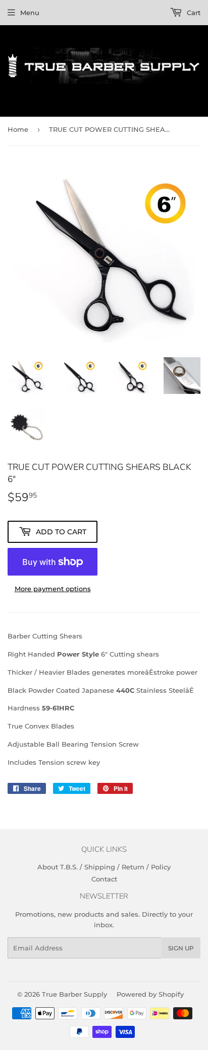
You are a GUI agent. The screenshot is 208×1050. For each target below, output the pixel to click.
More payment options (53, 589)
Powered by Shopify (150, 994)
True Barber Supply (74, 994)
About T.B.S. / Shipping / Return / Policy (104, 867)
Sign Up (181, 948)
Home (18, 129)
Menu (29, 13)
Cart (192, 13)
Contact (104, 879)
